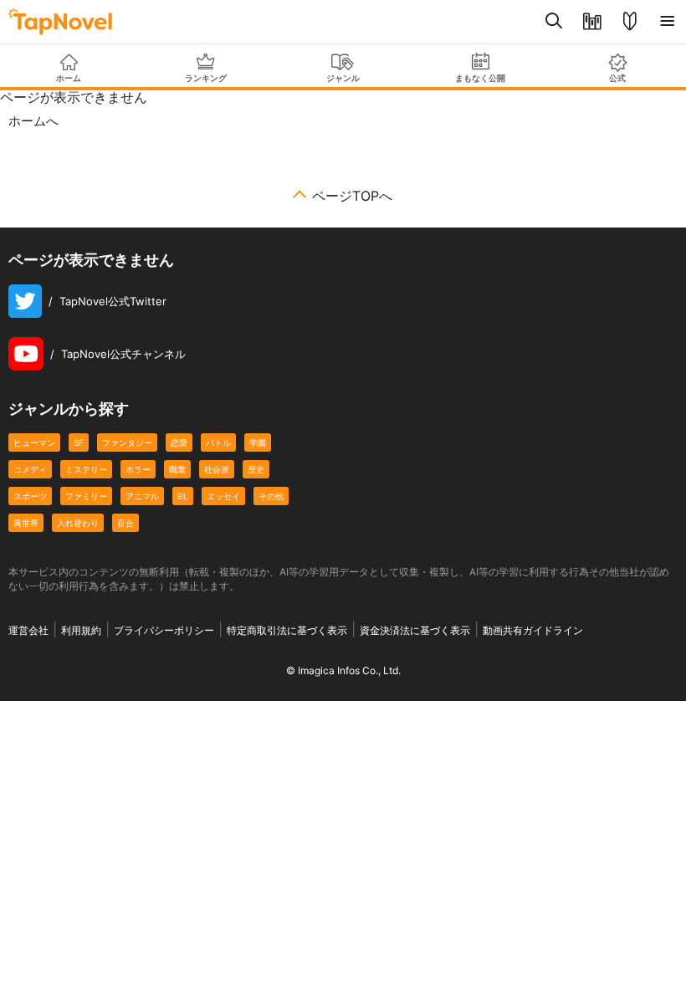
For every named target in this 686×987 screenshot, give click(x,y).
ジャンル (343, 78)
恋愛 (179, 442)
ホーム (68, 78)
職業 (177, 469)
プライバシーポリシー (164, 630)
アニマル (142, 496)
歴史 (256, 469)
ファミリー (86, 496)
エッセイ (223, 496)
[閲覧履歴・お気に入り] (592, 21)
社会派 (216, 469)
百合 (125, 523)
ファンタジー (127, 442)
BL (182, 496)
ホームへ (33, 121)
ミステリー (86, 469)
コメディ (30, 469)
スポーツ (30, 496)
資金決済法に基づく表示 (415, 630)
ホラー (138, 469)
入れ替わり (78, 523)
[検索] (554, 21)
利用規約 (81, 630)
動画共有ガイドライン (533, 630)
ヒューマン (34, 442)
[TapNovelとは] (629, 21)
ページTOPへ (352, 195)
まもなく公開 (480, 78)
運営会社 (28, 630)
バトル (218, 442)
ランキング (206, 78)
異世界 (25, 523)
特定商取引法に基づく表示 (287, 630)
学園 (257, 442)
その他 (271, 496)
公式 (617, 78)
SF (79, 442)
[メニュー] (667, 21)
